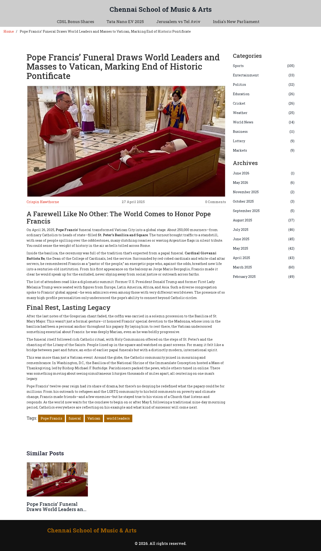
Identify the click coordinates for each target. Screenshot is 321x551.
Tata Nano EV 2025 (125, 21)
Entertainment (264, 75)
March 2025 (264, 267)
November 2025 (264, 192)
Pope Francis (51, 418)
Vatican (93, 418)
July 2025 (264, 229)
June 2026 (264, 173)
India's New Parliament (236, 21)
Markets (264, 150)
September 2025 (264, 211)
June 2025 (264, 239)
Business (264, 131)
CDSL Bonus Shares (75, 21)
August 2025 (264, 220)
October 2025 (264, 201)
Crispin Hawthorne (43, 202)
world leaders (118, 418)
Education (264, 94)
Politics (264, 84)
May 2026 (264, 182)
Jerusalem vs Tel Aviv (178, 21)
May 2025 (264, 248)
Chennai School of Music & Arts (161, 9)
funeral (75, 418)
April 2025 (264, 258)
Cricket (264, 103)
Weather (264, 112)
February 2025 (264, 276)
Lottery (264, 141)
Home (9, 31)
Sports (264, 65)
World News (264, 122)
